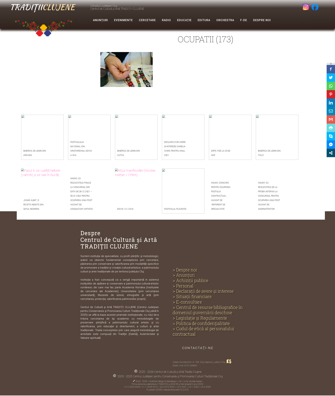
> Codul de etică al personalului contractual (203, 331)
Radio (166, 20)
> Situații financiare (192, 296)
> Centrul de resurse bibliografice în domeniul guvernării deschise (208, 310)
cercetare (147, 20)
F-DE (243, 20)
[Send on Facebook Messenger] (331, 144)
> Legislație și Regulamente (200, 318)
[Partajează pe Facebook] (331, 69)
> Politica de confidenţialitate (201, 323)
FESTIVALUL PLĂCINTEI (175, 209)
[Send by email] (331, 111)
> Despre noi (185, 270)
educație (184, 20)
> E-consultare (187, 302)
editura (204, 20)
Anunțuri (100, 20)
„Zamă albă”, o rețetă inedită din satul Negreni (33, 204)
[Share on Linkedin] (331, 102)
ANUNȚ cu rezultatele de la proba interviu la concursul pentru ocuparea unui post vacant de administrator (269, 196)
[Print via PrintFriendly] (331, 128)
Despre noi (262, 20)
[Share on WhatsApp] (331, 86)
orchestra (225, 20)
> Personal (183, 286)
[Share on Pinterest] (331, 94)
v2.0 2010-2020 (167, 387)
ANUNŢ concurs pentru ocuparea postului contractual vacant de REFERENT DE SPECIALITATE (220, 196)
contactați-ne (198, 348)
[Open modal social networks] (331, 153)
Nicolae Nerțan (195, 381)
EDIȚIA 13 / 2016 (125, 209)
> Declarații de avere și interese (203, 291)
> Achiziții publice (190, 280)
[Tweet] (331, 77)
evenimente (123, 20)
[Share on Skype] (331, 136)
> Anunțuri (184, 275)
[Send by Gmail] (331, 119)
